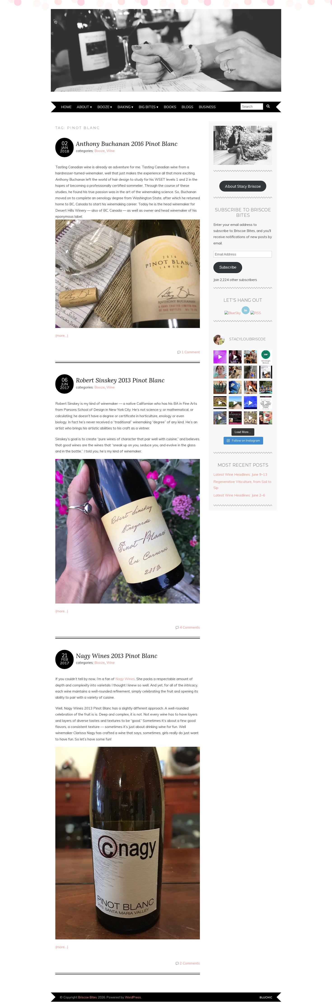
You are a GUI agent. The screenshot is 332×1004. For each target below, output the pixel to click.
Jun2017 (64, 386)
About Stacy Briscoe (243, 186)
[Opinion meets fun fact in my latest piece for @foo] (265, 372)
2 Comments (190, 963)
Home (66, 107)
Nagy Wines (125, 679)
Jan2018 (64, 149)
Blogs (187, 107)
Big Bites (147, 107)
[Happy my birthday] (250, 387)
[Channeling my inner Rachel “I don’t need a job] (235, 387)
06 (65, 380)
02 (65, 143)
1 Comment (191, 352)
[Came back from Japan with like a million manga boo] (220, 387)
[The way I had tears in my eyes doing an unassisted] (265, 356)
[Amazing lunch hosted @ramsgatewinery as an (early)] (235, 402)
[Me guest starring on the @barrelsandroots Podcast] (235, 356)
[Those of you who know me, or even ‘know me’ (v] (220, 402)
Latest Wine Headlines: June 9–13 (240, 474)
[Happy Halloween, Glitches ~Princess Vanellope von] (220, 372)
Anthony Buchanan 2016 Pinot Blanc (127, 143)
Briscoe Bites (87, 997)
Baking (124, 107)
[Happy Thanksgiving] (250, 356)
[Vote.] (250, 372)
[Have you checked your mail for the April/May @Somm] (250, 417)
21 (65, 655)
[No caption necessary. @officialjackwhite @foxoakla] (250, 402)
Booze (103, 107)
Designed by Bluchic (266, 997)
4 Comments (190, 627)
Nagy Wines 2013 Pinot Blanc (116, 656)
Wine (110, 151)
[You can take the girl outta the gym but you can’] (265, 387)
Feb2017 (64, 661)
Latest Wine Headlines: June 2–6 (239, 495)
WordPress (133, 997)
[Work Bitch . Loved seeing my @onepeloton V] (220, 356)
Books (170, 107)
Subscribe (227, 267)
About (83, 107)
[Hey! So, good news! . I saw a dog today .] (235, 372)
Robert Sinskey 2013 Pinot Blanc (120, 380)
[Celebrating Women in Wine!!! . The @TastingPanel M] (220, 417)
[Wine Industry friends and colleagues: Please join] (235, 417)
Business (207, 107)
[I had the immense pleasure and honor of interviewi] (265, 402)
